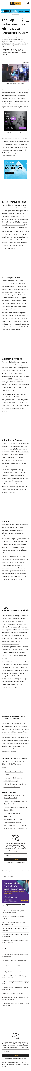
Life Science (22, 52)
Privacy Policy (22, 862)
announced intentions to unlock (13, 292)
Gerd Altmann (14, 83)
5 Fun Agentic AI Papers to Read (11, 972)
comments (26, 62)
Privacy (18, 1064)
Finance (8, 52)
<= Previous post (7, 871)
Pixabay (22, 83)
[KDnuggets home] (15, 3)
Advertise (11, 1064)
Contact (4, 1064)
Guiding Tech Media (12, 1062)
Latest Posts (6, 906)
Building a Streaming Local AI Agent (12, 993)
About (22, 1062)
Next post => (25, 871)
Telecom (4, 54)
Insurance (15, 52)
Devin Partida (7, 49)
